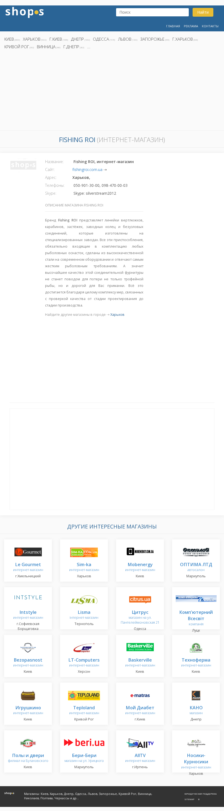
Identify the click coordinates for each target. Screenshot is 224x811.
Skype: (50, 193)
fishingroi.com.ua (87, 169)
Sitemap (189, 799)
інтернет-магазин (84, 615)
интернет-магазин (28, 567)
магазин (196, 710)
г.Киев (55, 39)
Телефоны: (54, 185)
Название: (54, 161)
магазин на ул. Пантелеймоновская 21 (140, 617)
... (88, 46)
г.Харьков (182, 39)
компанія (196, 618)
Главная (173, 26)
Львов (124, 39)
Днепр (77, 39)
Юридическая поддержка (200, 793)
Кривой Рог (16, 46)
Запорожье (152, 39)
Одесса (101, 39)
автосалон (196, 567)
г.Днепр (71, 46)
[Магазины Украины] (24, 11)
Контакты (210, 26)
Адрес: (51, 177)
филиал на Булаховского (28, 758)
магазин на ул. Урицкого (84, 758)
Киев (9, 39)
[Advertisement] (112, 91)
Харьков (31, 39)
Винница (46, 46)
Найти (203, 12)
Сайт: (50, 169)
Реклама (191, 26)
